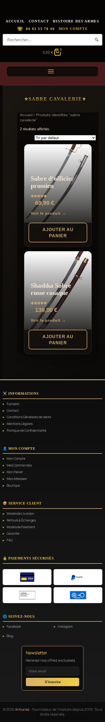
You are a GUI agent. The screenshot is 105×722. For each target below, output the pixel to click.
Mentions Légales (19, 424)
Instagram (65, 626)
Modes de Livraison (20, 513)
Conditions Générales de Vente (29, 417)
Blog (10, 636)
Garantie (13, 533)
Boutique (13, 485)
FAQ (10, 540)
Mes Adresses (17, 479)
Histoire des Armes (76, 21)
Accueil (15, 21)
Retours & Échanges (21, 520)
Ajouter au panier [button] (58, 232)
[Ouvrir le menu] (52, 71)
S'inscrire (53, 682)
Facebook (14, 626)
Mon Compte (73, 29)
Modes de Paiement (21, 527)
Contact (39, 21)
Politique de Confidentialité (26, 430)
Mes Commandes (19, 465)
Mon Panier (15, 472)
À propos (13, 404)
